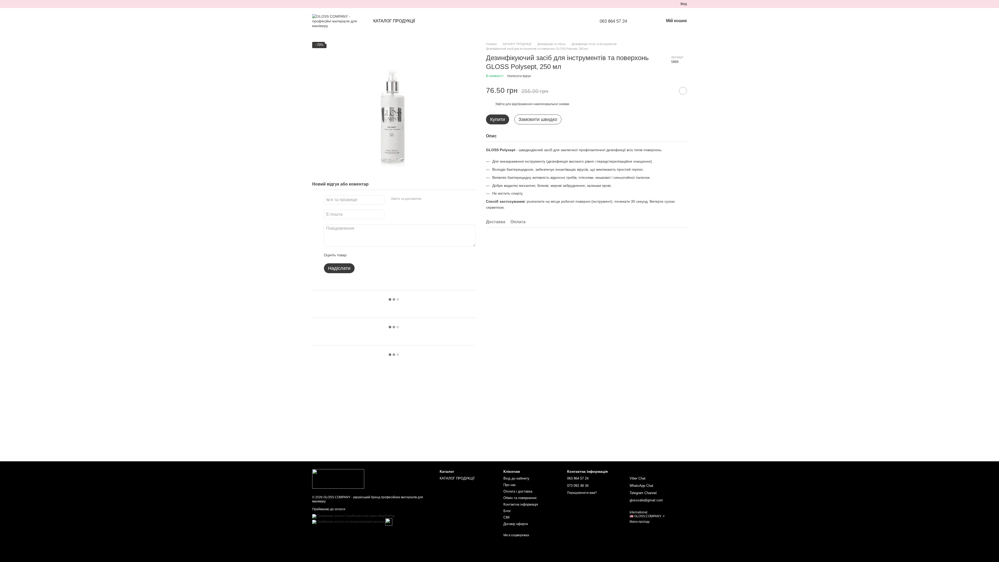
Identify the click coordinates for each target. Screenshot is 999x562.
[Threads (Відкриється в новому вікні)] (345, 4)
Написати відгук (519, 76)
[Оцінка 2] (363, 255)
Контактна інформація (520, 504)
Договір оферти (515, 524)
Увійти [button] (500, 104)
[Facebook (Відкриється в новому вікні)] (327, 4)
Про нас (509, 485)
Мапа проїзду (640, 521)
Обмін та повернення (519, 498)
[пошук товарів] (646, 21)
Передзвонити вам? (582, 493)
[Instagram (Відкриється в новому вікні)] (314, 4)
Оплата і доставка (517, 491)
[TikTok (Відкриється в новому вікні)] (320, 4)
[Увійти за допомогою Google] (435, 199)
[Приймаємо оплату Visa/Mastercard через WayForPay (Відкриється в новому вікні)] (353, 516)
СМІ (506, 517)
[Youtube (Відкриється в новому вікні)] (333, 4)
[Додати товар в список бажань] (683, 91)
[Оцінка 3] (372, 255)
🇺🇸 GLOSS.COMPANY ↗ (647, 516)
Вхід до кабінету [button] (516, 478)
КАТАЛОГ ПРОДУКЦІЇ (394, 21)
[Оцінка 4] (380, 255)
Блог (507, 511)
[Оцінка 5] (388, 255)
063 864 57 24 (613, 21)
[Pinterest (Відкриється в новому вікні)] (339, 4)
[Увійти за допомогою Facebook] (427, 199)
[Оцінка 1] (355, 255)
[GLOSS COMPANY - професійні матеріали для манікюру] (338, 479)
